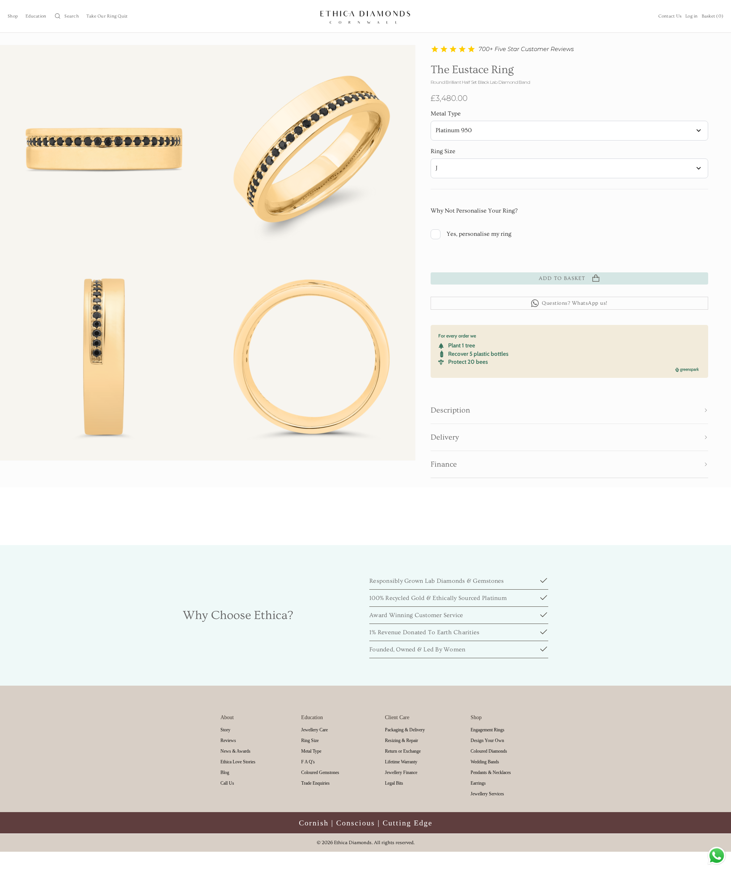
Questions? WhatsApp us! (575, 303)
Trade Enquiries (315, 783)
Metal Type (446, 113)
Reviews (228, 740)
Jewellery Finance (401, 772)
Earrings (478, 783)
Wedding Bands (485, 761)
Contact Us (670, 16)
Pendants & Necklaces (491, 772)
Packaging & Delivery (405, 729)
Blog (224, 772)
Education (36, 16)
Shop (13, 16)
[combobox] (569, 131)
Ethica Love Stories (237, 761)
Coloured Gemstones (320, 772)
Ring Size (443, 151)
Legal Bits (394, 783)
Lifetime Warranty (401, 761)
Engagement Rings (487, 729)
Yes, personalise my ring (479, 233)
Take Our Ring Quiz (107, 16)
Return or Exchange (403, 751)
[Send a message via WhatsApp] (716, 855)
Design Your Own (487, 740)
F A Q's (308, 761)
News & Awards (235, 751)
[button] (569, 410)
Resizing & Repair (401, 740)
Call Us (227, 783)
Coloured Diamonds (489, 751)
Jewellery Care (314, 729)
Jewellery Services (487, 793)
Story (225, 729)
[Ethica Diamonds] (365, 16)
